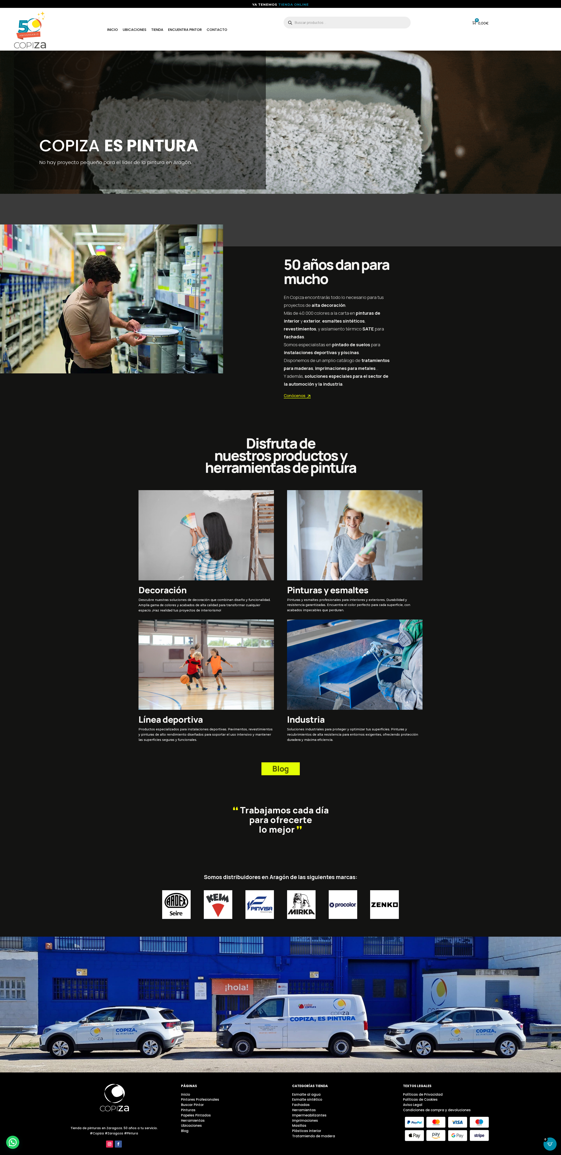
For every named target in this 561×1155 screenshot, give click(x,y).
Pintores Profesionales (200, 1099)
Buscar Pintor (192, 1104)
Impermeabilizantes (309, 1115)
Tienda (157, 29)
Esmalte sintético (307, 1099)
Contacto (217, 29)
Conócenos (294, 395)
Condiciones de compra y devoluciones (437, 1110)
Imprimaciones (305, 1120)
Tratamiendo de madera (313, 1136)
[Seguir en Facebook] (118, 1144)
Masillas (299, 1125)
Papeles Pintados (196, 1115)
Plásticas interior (306, 1131)
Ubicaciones (134, 29)
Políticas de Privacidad (423, 1094)
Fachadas (301, 1104)
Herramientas (193, 1120)
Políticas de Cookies (420, 1099)
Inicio (112, 29)
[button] (12, 1142)
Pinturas (188, 1110)
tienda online (293, 4)
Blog (280, 768)
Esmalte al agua (306, 1094)
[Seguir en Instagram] (109, 1144)
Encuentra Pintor (185, 29)
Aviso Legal (412, 1104)
